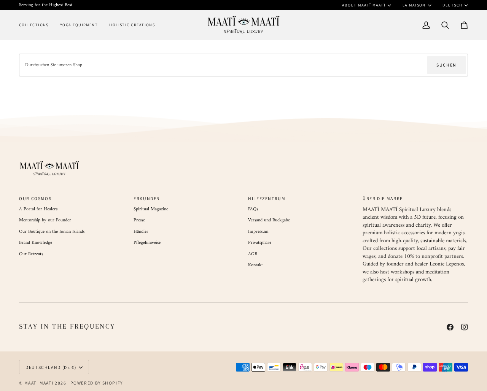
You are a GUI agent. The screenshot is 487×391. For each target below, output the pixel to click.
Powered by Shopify (96, 383)
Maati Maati (38, 383)
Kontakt (255, 265)
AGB (252, 254)
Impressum (258, 231)
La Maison (414, 5)
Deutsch (452, 5)
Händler (141, 231)
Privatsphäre (259, 242)
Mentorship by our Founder (45, 220)
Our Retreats (31, 254)
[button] (36, 25)
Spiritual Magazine (151, 209)
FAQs (253, 209)
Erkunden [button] (147, 198)
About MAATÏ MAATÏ (364, 5)
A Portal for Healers (38, 209)
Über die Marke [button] (383, 198)
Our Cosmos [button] (35, 198)
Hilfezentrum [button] (267, 198)
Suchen (446, 65)
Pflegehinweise (147, 242)
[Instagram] (464, 327)
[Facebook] (450, 327)
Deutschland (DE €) (50, 367)
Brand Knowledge (35, 242)
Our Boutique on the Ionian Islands (51, 231)
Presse (139, 220)
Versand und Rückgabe (269, 220)
